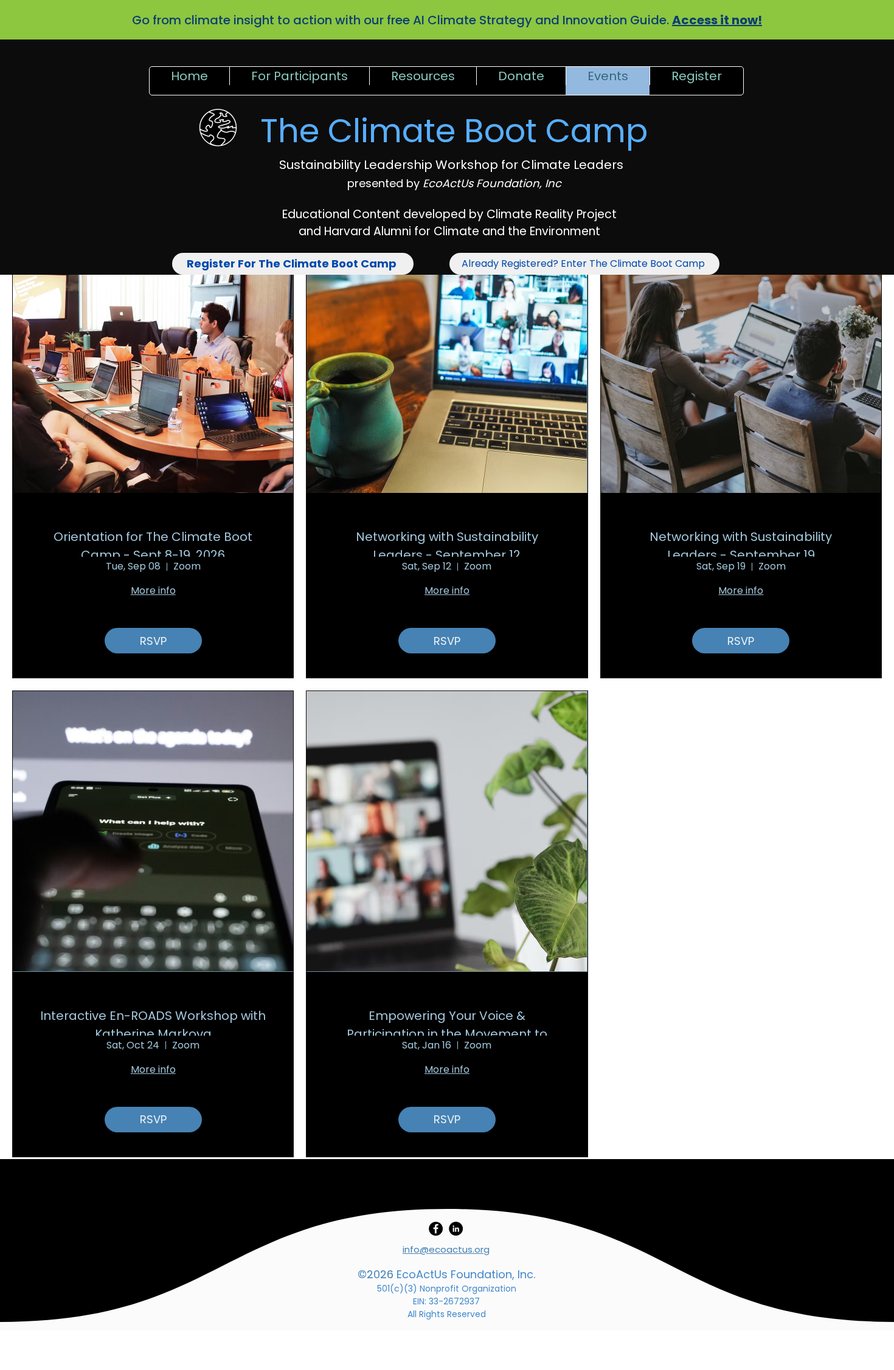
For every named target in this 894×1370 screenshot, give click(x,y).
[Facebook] (436, 1229)
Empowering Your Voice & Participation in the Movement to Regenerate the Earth (447, 1021)
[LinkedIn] (456, 1229)
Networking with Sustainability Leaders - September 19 (741, 542)
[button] (299, 81)
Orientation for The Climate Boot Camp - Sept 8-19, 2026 (153, 542)
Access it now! (717, 20)
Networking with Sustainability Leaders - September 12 (447, 542)
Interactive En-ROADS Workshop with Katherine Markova (153, 1021)
